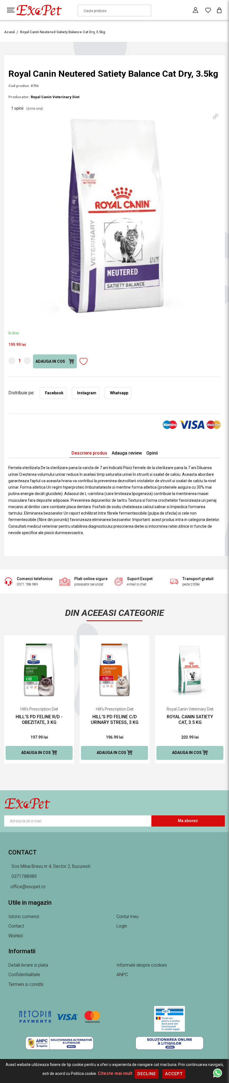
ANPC (122, 974)
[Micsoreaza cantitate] (11, 360)
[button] (215, 116)
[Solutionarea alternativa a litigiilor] (59, 1043)
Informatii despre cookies (141, 965)
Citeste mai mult (115, 1073)
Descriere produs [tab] (89, 453)
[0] (208, 10)
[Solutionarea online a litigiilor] (170, 1043)
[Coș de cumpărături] (219, 10)
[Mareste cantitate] (27, 360)
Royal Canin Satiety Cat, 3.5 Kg (190, 719)
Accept (174, 1073)
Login (121, 926)
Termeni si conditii (25, 984)
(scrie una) (34, 109)
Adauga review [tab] (127, 453)
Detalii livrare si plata (28, 965)
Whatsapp (119, 393)
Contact (16, 926)
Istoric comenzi (23, 916)
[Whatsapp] (217, 1072)
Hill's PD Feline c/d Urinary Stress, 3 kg (115, 719)
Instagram (86, 393)
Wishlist (15, 935)
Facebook (54, 393)
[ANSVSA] (170, 1019)
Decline (146, 1073)
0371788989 (23, 876)
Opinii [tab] (152, 453)
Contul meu (127, 916)
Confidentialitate (24, 974)
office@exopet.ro (28, 886)
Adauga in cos (50, 361)
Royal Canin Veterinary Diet (55, 97)
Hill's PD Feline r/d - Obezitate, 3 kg (39, 719)
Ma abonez (188, 820)
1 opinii (27, 108)
